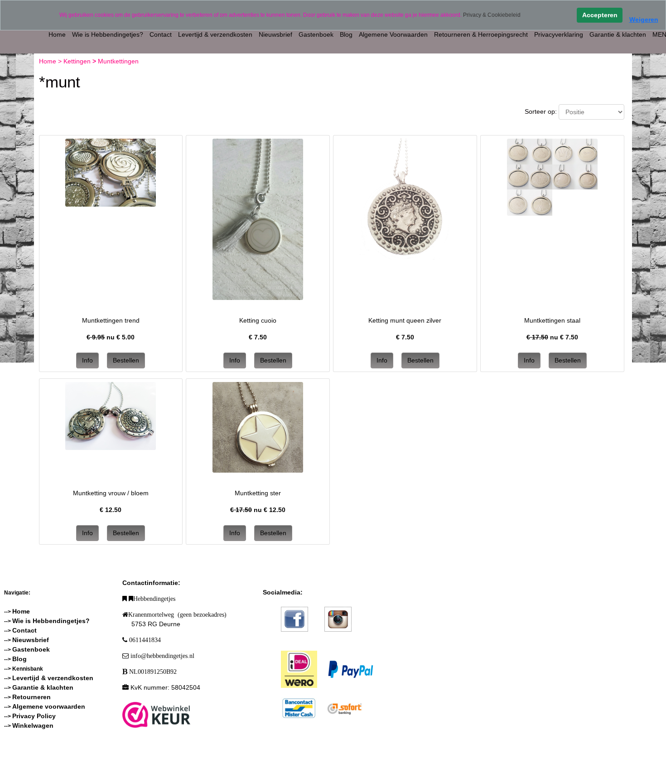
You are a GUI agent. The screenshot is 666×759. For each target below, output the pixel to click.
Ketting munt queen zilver (404, 320)
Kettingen (77, 61)
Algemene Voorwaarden (393, 34)
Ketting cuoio (257, 320)
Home (57, 34)
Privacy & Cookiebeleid (492, 15)
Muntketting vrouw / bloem (111, 493)
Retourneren (31, 697)
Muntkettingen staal (552, 320)
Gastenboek (316, 34)
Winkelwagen (32, 725)
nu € (111, 337)
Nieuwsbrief (275, 34)
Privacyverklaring (558, 34)
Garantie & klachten (617, 34)
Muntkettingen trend (111, 320)
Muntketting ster (258, 493)
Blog (346, 34)
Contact (161, 34)
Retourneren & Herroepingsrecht (481, 34)
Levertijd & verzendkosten (215, 34)
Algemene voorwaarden (48, 706)
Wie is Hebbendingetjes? (107, 34)
